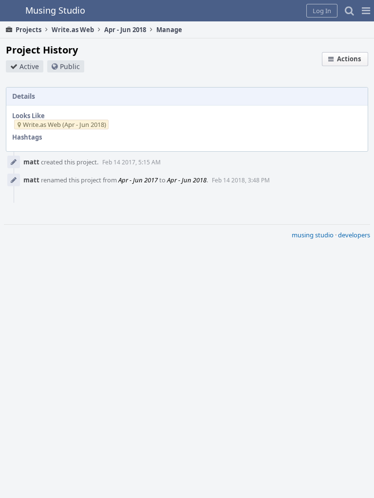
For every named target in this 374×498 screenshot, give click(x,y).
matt (31, 162)
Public (70, 66)
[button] (366, 10)
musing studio (313, 235)
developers (354, 235)
